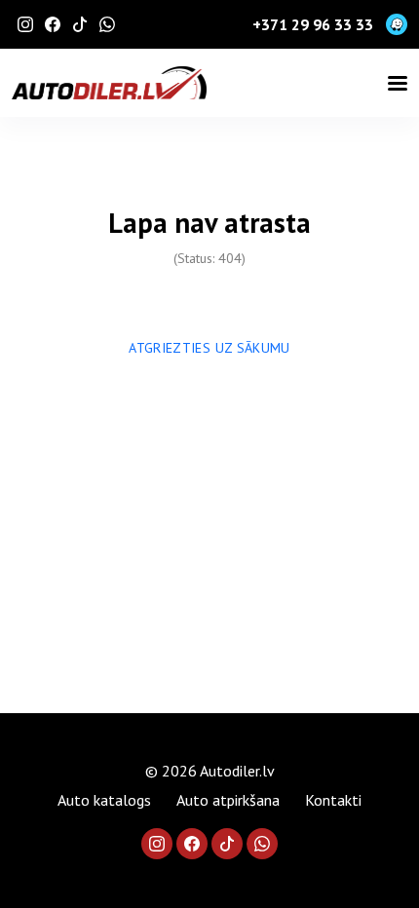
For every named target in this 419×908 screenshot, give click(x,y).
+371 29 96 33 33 (312, 24)
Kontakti (333, 800)
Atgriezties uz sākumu (209, 348)
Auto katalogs (104, 800)
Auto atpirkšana (228, 800)
